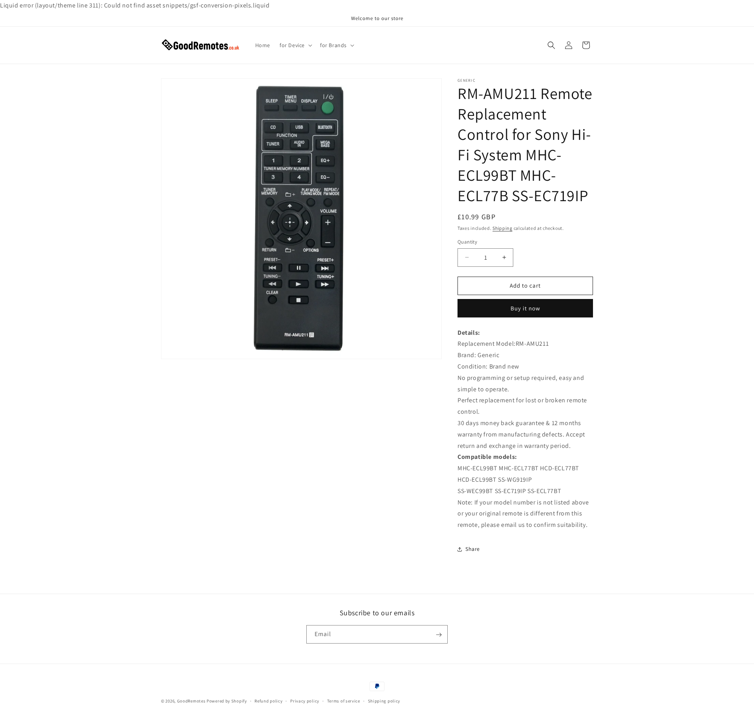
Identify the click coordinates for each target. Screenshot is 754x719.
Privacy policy (304, 700)
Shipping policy (384, 700)
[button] (295, 45)
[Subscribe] (438, 634)
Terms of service (343, 700)
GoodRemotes (191, 701)
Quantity (467, 241)
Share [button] (472, 549)
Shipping (502, 228)
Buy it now (525, 308)
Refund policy (268, 700)
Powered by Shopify (227, 701)
